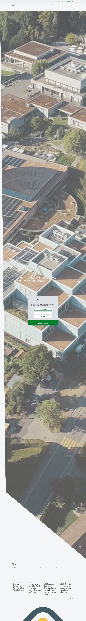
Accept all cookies (43, 309)
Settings (42, 316)
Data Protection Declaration (43, 322)
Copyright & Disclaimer (43, 323)
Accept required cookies (43, 312)
